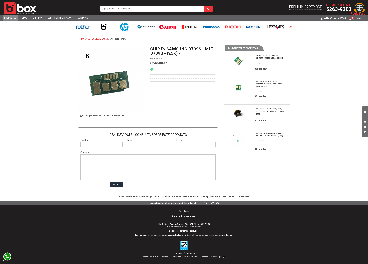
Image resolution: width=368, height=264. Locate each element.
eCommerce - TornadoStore (171, 257)
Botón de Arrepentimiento (184, 216)
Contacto (83, 18)
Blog (24, 18)
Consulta (84, 152)
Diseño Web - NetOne (151, 257)
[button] (365, 111)
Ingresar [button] (341, 18)
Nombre (84, 140)
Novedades (184, 211)
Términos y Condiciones (184, 253)
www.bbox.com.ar (193, 227)
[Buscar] (208, 9)
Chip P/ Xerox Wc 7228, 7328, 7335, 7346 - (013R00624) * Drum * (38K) (271, 111)
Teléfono (178, 140)
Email (129, 140)
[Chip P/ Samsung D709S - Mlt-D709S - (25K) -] (112, 80)
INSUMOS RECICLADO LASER (94, 39)
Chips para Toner (117, 39)
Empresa (37, 18)
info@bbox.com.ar (175, 227)
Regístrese (358, 13)
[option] (88, 27)
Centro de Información (60, 18)
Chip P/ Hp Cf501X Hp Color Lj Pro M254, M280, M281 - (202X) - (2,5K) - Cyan (270, 84)
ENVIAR (116, 184)
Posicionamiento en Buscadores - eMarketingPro (203, 257)
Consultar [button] (158, 63)
